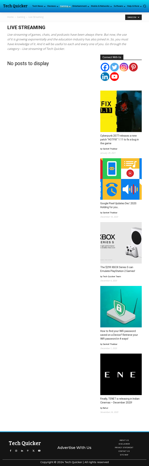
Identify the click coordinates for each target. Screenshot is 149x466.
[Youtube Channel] (114, 76)
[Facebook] (105, 67)
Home (10, 17)
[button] (144, 6)
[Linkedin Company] (105, 76)
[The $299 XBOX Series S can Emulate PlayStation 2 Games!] (121, 243)
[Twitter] (114, 67)
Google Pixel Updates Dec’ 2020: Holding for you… (118, 205)
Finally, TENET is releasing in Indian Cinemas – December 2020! (120, 400)
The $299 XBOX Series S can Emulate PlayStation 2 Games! (117, 269)
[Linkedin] (22, 451)
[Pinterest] (133, 67)
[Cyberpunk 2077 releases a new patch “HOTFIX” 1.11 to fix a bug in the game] (121, 112)
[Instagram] (124, 67)
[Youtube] (39, 451)
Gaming (21, 17)
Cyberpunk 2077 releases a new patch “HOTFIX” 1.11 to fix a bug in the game (119, 139)
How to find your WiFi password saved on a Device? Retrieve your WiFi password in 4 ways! (119, 335)
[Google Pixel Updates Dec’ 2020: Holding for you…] (121, 179)
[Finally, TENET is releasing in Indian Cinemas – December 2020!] (121, 375)
